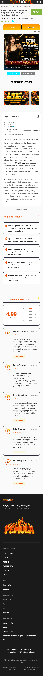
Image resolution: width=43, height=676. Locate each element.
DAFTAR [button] (26, 73)
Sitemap (6, 640)
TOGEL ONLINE (10, 18)
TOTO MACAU (16, 7)
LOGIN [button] (11, 73)
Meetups (6, 612)
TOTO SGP (7, 570)
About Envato (8, 623)
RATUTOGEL (20, 163)
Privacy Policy (8, 631)
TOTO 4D (6, 562)
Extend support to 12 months (23, 130)
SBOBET (6, 575)
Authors (6, 589)
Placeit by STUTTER (28, 649)
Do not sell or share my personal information (19, 636)
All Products (23, 652)
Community (7, 600)
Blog (4, 604)
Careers (6, 627)
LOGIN (12, 27)
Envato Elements (13, 649)
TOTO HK (6, 558)
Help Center (7, 585)
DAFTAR (30, 27)
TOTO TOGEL (5, 7)
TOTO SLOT (26, 7)
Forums (5, 608)
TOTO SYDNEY (8, 553)
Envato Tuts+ (12, 652)
